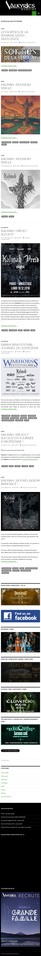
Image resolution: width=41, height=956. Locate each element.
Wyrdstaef (19, 420)
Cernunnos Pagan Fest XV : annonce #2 (12, 820)
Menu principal (38, 13)
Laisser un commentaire (27, 42)
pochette (34, 142)
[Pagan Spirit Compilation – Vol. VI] (20, 596)
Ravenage (23, 418)
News (2, 28)
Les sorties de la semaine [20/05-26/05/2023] (14, 35)
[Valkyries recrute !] (20, 919)
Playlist (3, 790)
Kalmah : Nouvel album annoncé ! (20, 482)
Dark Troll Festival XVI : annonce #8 (11, 824)
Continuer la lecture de (9, 66)
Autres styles (5, 772)
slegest (27, 330)
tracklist (5, 572)
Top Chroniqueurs (6, 796)
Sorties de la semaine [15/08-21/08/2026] (13, 817)
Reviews (3, 793)
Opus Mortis (14, 418)
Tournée (25, 466)
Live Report (4, 227)
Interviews (4, 779)
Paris (20, 330)
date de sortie (7, 142)
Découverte (4, 776)
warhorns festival (8, 420)
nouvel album (24, 142)
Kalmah (5, 70)
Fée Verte (15, 42)
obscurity (5, 418)
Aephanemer (6, 415)
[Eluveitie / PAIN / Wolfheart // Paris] (20, 702)
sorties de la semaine (25, 70)
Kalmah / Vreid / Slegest (14, 232)
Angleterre (15, 415)
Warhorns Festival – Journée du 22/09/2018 (19, 346)
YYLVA (26, 420)
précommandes (26, 570)
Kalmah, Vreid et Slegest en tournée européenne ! (17, 438)
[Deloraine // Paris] (20, 642)
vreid (33, 330)
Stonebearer (32, 418)
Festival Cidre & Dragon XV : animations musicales (16, 827)
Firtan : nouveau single (7, 813)
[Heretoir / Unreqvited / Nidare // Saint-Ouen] (20, 672)
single (4, 144)
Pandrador (13, 70)
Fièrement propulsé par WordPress (9, 953)
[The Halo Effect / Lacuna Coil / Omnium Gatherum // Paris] (20, 734)
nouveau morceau (31, 568)
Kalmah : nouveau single (16, 86)
